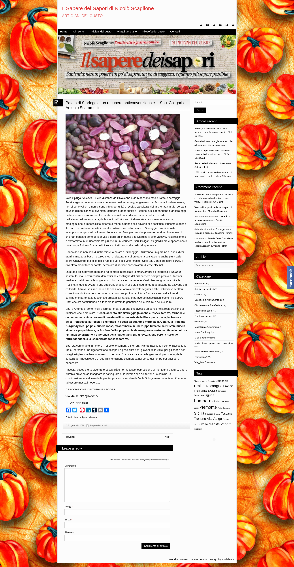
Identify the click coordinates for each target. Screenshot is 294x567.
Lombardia (204, 400)
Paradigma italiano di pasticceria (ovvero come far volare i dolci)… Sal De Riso (213, 132)
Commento (70, 466)
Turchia (226, 419)
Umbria (197, 424)
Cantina (198, 294)
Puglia (220, 408)
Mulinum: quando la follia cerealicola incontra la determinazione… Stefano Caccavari (212, 154)
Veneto (226, 424)
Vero (196, 207)
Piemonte (208, 407)
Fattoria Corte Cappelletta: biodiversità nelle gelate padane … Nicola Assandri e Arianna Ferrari (214, 242)
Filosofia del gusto (153, 31)
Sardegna (226, 408)
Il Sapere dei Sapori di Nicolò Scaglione (108, 8)
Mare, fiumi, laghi (202, 332)
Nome (68, 506)
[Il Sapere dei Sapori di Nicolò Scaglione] (147, 64)
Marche (220, 401)
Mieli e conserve (202, 337)
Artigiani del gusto (100, 31)
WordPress (200, 559)
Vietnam (198, 429)
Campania (222, 380)
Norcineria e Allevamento (206, 351)
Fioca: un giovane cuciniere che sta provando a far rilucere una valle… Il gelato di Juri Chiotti (213, 198)
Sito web (69, 532)
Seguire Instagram (216, 445)
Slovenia (209, 414)
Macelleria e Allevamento (206, 327)
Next (167, 436)
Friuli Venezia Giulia (205, 390)
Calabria (211, 381)
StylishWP (228, 559)
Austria (204, 381)
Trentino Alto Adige (208, 419)
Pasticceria (200, 357)
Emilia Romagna (208, 386)
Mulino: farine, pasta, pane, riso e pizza (213, 343)
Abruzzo (197, 381)
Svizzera (217, 414)
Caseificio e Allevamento (206, 300)
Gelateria (199, 321)
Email (68, 519)
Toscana (226, 413)
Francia (228, 386)
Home (63, 31)
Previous (69, 436)
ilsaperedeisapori (98, 425)
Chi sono (78, 31)
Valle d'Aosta (210, 424)
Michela (198, 194)
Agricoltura (73, 417)
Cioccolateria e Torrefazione (208, 305)
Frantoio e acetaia (203, 316)
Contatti (175, 31)
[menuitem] (64, 32)
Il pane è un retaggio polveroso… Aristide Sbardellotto (212, 220)
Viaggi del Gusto (202, 362)
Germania (222, 391)
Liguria (209, 395)
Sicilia (199, 413)
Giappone (199, 395)
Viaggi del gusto (127, 31)
